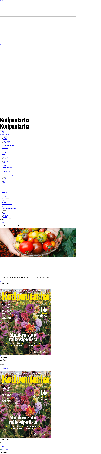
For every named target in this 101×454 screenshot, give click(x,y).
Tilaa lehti (1, 44)
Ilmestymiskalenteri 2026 (3, 288)
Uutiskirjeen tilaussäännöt (4, 368)
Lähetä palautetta (20, 450)
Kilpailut (16, 450)
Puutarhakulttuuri (4, 202)
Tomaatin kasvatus (3, 275)
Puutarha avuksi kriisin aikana (9, 208)
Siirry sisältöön (2, 0)
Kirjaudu (4, 444)
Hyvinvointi (3, 206)
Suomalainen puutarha (7, 204)
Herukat (3, 154)
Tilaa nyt (1, 281)
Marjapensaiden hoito (7, 167)
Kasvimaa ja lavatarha (5, 148)
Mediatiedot (9, 450)
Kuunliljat (4, 188)
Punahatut (4, 196)
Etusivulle (8, 134)
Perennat (3, 186)
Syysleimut (4, 192)
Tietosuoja (24, 450)
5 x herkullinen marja (6, 171)
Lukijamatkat (13, 450)
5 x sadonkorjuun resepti (7, 175)
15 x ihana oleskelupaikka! (8, 145)
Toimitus (6, 450)
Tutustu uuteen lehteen (3, 112)
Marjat (2, 169)
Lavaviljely (4, 150)
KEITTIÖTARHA (4, 152)
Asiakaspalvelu (2, 450)
